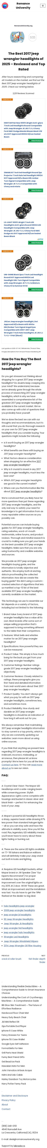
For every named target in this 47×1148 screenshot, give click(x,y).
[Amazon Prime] (40, 239)
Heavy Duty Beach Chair (14, 1017)
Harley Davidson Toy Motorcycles (19, 1079)
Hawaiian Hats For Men (13, 1066)
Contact (6, 1109)
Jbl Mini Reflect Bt (10, 1021)
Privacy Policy (9, 1100)
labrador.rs (19, 1145)
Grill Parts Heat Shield (12, 1052)
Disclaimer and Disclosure (15, 1095)
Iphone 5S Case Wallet (13, 1039)
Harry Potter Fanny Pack (14, 1083)
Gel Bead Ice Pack (11, 1061)
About (5, 1104)
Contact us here (10, 764)
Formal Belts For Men (12, 1048)
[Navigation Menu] (42, 6)
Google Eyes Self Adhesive (15, 1043)
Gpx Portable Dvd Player (14, 1026)
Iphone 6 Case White (12, 1030)
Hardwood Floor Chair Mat (15, 1013)
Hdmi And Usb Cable (12, 1074)
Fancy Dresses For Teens (14, 1035)
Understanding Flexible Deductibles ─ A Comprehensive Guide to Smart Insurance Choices (23, 990)
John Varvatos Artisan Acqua (17, 1070)
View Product (37, 141)
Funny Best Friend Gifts (13, 1057)
